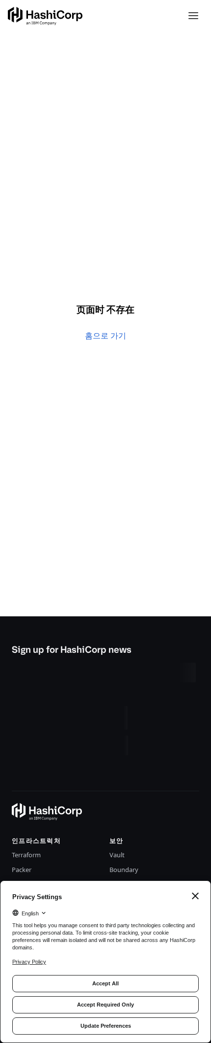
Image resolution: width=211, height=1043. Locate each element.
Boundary (123, 869)
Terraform (26, 854)
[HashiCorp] (45, 16)
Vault (117, 854)
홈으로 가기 (105, 335)
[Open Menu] (193, 16)
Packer (21, 869)
